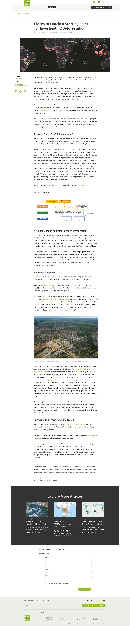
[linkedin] (87, 600)
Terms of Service (80, 623)
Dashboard (40, 2)
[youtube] (104, 600)
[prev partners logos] (40, 619)
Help (46, 2)
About (52, 2)
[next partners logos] (105, 619)
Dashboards (31, 600)
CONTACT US (27, 605)
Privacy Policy (87, 623)
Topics (38, 600)
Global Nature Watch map (76, 424)
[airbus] (65, 619)
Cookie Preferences (71, 623)
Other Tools (65, 2)
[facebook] (25, 91)
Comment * (47, 557)
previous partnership (48, 285)
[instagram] (16, 91)
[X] (20, 91)
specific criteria (46, 110)
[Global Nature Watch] (27, 618)
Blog (58, 2)
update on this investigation (61, 310)
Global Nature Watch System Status (98, 623)
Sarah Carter (63, 33)
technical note (83, 185)
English (87, 2)
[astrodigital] (97, 619)
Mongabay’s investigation (54, 380)
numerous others (54, 402)
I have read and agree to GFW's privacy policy (59, 583)
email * (46, 569)
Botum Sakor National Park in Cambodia (55, 299)
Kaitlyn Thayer (45, 33)
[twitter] (91, 600)
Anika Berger (53, 33)
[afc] (48, 619)
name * (46, 575)
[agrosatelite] (81, 619)
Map (33, 2)
